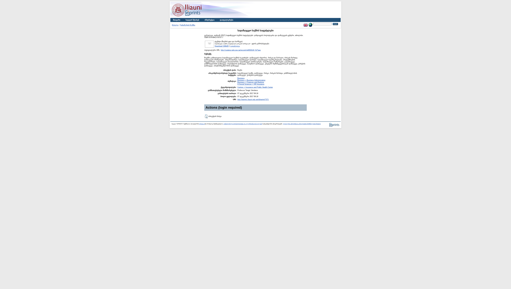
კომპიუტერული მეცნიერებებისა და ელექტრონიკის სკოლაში (242, 124)
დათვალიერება (226, 20)
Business (241, 78)
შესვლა (175, 25)
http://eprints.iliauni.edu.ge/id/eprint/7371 (253, 100)
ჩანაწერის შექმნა (187, 25)
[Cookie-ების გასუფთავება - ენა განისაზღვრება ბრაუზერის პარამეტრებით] (310, 24)
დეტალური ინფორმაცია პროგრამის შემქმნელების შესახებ (302, 124)
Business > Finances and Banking (250, 82)
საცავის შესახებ (192, 20)
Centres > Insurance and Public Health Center (255, 87)
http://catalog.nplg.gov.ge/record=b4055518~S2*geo (241, 50)
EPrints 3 (202, 124)
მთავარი (176, 20)
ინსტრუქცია (210, 20)
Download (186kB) (222, 46)
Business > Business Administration (251, 80)
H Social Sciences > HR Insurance (250, 84)
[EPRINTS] (193, 17)
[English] (306, 24)
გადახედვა (235, 46)
